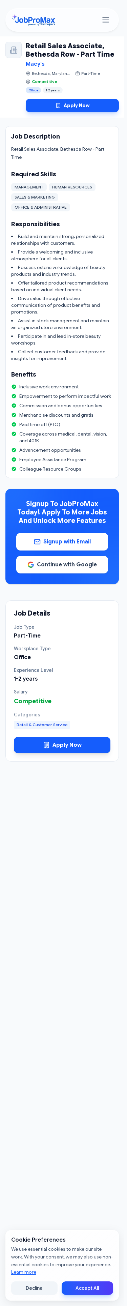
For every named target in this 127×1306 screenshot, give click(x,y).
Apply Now (76, 105)
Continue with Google (67, 564)
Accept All (87, 1288)
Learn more (23, 1272)
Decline (34, 1288)
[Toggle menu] (105, 19)
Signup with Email (67, 541)
